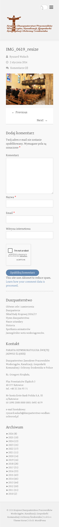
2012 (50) (13, 486)
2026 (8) (12, 433)
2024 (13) (13, 441)
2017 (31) (13, 467)
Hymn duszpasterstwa (17, 318)
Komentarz (12, 155)
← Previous (19, 112)
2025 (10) (13, 437)
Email (10, 213)
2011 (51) (13, 490)
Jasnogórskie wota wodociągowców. (25, 333)
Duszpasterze (13, 310)
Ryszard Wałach (19, 56)
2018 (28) (13, 463)
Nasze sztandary (14, 321)
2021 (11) (13, 452)
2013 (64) (13, 482)
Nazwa (11, 197)
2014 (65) (13, 478)
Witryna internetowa (18, 228)
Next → (42, 120)
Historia (10, 325)
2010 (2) (12, 493)
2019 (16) (13, 460)
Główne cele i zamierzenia (20, 306)
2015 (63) (13, 475)
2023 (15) (13, 445)
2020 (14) (13, 456)
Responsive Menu (51, 7)
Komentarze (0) (19, 68)
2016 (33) (13, 471)
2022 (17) (13, 448)
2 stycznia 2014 (18, 62)
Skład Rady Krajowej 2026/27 (21, 314)
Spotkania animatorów (18, 329)
